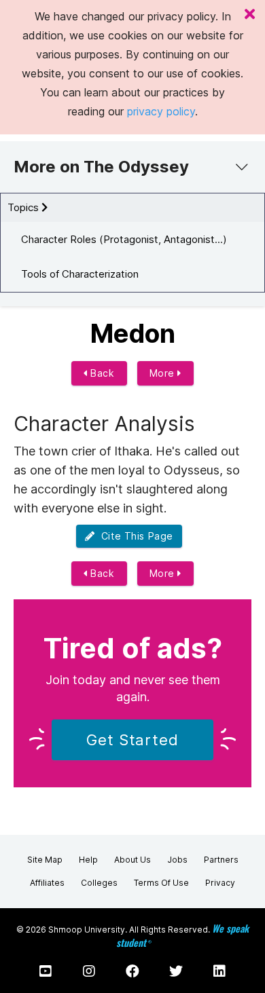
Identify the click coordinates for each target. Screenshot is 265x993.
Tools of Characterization (80, 273)
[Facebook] (132, 971)
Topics (24, 207)
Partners (221, 860)
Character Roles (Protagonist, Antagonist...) (124, 239)
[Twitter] (176, 971)
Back (101, 373)
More (163, 373)
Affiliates (47, 883)
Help (88, 860)
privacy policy (161, 111)
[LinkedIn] (219, 971)
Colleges (99, 883)
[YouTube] (45, 971)
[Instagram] (89, 971)
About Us (132, 860)
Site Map (45, 860)
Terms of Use (161, 883)
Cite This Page (134, 536)
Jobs (177, 860)
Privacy (220, 883)
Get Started (132, 740)
